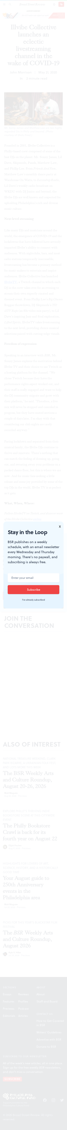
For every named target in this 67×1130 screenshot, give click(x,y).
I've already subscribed (33, 599)
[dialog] (33, 565)
